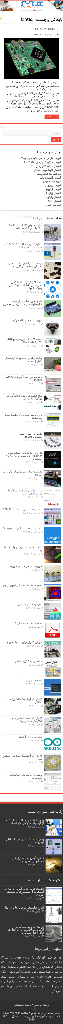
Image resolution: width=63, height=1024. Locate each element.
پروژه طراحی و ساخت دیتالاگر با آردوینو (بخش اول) (25, 492)
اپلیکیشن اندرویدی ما (19, 986)
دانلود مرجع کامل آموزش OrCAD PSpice (24, 378)
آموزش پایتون (53, 197)
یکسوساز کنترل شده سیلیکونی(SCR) (31, 435)
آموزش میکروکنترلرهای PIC (46, 166)
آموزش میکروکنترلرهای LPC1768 (42, 162)
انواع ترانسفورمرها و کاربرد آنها (24, 907)
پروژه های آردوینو (52, 181)
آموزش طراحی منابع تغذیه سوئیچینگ (40, 158)
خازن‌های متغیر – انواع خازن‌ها (26, 566)
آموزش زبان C (53, 193)
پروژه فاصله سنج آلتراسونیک (27, 320)
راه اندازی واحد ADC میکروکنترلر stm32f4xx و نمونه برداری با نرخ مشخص (24, 455)
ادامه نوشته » (52, 117)
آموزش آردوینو (53, 189)
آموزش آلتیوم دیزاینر (50, 177)
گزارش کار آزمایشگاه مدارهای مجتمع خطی (23, 757)
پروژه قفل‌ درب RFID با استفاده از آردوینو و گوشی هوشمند (24, 821)
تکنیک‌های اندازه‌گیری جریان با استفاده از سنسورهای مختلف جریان (24, 892)
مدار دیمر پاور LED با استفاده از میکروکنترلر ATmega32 (25, 227)
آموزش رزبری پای (52, 185)
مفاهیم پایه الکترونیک (49, 174)
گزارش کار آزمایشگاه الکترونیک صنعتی (25, 701)
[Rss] (35, 1009)
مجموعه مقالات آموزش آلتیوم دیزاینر (23, 585)
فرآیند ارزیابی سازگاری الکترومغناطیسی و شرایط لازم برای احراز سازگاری (25, 929)
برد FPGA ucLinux (46, 29)
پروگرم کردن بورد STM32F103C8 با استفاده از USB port (23, 246)
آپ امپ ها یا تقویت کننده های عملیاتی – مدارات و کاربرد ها (26, 265)
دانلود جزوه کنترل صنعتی (29, 661)
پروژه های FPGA (48, 34)
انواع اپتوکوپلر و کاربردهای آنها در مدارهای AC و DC (25, 397)
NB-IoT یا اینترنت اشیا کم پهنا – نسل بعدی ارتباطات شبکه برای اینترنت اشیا (25, 285)
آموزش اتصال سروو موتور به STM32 (23, 509)
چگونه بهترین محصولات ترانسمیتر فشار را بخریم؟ (24, 360)
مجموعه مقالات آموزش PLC (27, 623)
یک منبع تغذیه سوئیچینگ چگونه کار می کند (23, 473)
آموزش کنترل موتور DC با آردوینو (25, 642)
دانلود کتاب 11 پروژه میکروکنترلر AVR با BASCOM (25, 341)
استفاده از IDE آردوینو (31, 737)
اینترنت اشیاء (53, 204)
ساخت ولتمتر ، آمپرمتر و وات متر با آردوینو (23, 549)
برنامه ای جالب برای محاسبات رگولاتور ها (26, 776)
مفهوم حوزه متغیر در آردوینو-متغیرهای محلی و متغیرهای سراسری (23, 303)
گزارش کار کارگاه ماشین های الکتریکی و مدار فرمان (27, 720)
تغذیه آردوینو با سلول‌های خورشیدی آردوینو (27, 859)
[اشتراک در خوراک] (1, 19)
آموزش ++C (54, 201)
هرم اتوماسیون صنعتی (30, 604)
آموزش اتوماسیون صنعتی (47, 170)
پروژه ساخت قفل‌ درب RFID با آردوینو (24, 840)
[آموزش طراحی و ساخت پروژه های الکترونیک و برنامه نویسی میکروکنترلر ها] (31, 6)
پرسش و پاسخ (41, 1005)
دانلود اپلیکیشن (22, 1005)
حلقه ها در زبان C (33, 680)
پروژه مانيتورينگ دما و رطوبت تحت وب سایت (23, 416)
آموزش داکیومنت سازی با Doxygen (23, 528)
